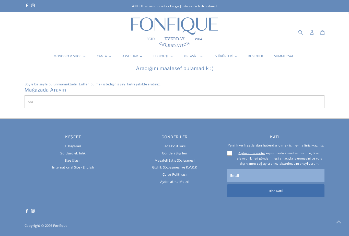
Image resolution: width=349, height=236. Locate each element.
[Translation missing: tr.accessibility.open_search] (300, 32)
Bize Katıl (276, 190)
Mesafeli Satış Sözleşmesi (174, 160)
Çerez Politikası (174, 174)
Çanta (102, 56)
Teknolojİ (161, 56)
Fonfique (60, 225)
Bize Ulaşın (73, 160)
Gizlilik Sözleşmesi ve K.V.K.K (174, 167)
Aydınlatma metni (251, 153)
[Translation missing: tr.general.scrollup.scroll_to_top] (339, 222)
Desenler (255, 56)
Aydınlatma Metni (174, 181)
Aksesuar (130, 56)
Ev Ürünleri (223, 56)
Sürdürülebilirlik (73, 153)
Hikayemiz (73, 146)
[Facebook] (27, 6)
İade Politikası (175, 146)
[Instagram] (33, 6)
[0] (322, 32)
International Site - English (73, 167)
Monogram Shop (68, 56)
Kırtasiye (191, 56)
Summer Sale (284, 56)
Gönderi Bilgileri (174, 153)
